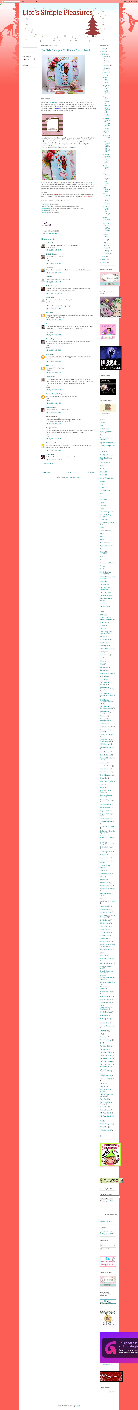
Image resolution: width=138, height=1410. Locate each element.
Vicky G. (102, 603)
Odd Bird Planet (105, 923)
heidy (47, 243)
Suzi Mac (49, 377)
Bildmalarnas (104, 670)
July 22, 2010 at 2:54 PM (53, 403)
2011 (103, 51)
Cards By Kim (104, 452)
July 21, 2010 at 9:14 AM (53, 282)
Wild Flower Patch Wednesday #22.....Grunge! (106, 211)
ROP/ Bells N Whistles (107, 958)
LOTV (101, 876)
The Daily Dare (104, 584)
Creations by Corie (105, 463)
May (105, 242)
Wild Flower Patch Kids (107, 1116)
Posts (104, 1245)
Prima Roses (82, 196)
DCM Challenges (105, 744)
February (107, 251)
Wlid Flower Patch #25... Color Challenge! (106, 89)
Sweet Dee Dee (106, 132)
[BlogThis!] (51, 231)
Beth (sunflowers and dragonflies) (106, 438)
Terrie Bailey (103, 581)
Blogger (78, 1406)
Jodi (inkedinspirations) (107, 512)
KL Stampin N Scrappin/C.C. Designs (107, 836)
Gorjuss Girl (103, 778)
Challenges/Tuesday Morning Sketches (106, 719)
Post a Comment (49, 463)
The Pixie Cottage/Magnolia (105, 1074)
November (107, 61)
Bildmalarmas (104, 667)
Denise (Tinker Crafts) (106, 478)
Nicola (102, 539)
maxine (48, 312)
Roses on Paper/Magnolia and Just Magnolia (107, 977)
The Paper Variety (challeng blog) (105, 588)
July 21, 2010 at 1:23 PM (53, 308)
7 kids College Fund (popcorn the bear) (106, 632)
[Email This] (49, 231)
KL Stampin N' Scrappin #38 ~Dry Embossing (106, 179)
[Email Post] (45, 231)
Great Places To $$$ (106, 781)
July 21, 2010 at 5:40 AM (53, 263)
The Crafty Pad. (45, 206)
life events (103, 855)
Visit (106, 1221)
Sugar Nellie (103, 1037)
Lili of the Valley (105, 858)
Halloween (103, 787)
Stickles (90, 196)
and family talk (104, 645)
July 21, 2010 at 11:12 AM (54, 293)
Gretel (102, 784)
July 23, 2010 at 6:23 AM (53, 424)
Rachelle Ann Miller (106, 949)
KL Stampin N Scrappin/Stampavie (106, 843)
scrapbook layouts (105, 999)
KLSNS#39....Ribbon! (106, 137)
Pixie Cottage (53, 102)
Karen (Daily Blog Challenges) (105, 515)
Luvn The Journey (105, 530)
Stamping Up (104, 1031)
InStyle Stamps (104, 811)
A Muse (102, 636)
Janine (102, 509)
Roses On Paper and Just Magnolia (106, 972)
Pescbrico (103, 549)
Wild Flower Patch (105, 1113)
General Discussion (106, 775)
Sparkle (102, 569)
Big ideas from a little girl (107, 443)
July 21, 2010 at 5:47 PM (53, 350)
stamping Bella (104, 1023)
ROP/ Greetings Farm (106, 963)
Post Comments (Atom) (72, 477)
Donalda (102, 481)
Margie (102, 533)
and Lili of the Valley (106, 648)
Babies (102, 661)
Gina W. (102, 487)
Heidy (101, 493)
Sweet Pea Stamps (106, 1040)
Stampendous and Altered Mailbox (105, 1019)
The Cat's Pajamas (106, 1052)
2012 (103, 49)
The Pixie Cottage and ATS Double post (107, 1065)
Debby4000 (103, 472)
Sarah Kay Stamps (106, 996)
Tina (47, 276)
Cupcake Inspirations (46, 208)
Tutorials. (103, 1086)
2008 (103, 259)
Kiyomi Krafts (104, 519)
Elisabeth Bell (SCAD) (107, 747)
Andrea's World (104, 429)
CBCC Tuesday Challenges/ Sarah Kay (107, 688)
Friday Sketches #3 (106, 772)
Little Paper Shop (105, 873)
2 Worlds (49, 407)
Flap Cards (103, 763)
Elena (48, 267)
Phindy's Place (104, 929)
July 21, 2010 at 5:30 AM (53, 250)
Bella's (102, 664)
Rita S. (102, 560)
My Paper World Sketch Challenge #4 (107, 916)
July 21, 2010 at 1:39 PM (53, 320)
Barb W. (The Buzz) (106, 432)
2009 (103, 257)
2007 (103, 262)
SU (101, 1034)
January (106, 253)
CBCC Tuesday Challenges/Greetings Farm (106, 701)
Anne (47, 324)
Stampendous (104, 1015)
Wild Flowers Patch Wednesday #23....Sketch (106, 147)
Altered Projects (105, 642)
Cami (101, 449)
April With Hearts (58, 194)
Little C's (102, 870)
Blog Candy (103, 676)
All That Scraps (104, 639)
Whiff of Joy (103, 1107)
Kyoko (102, 527)
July (105, 75)
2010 (103, 54)
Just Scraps (44, 210)
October (106, 65)
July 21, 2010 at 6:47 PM (53, 361)
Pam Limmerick (105, 543)
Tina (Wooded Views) (106, 595)
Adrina (48, 365)
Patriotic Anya (105, 235)
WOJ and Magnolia (106, 1124)
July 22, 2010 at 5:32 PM (53, 412)
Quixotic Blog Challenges (104, 553)
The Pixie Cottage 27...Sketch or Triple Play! (106, 159)
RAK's (102, 952)
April (43, 140)
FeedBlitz (110, 1201)
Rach (101, 557)
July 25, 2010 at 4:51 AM (53, 439)
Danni (101, 466)
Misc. (101, 898)
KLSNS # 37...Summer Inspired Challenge (106, 228)
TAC (101, 1043)
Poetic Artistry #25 (105, 941)
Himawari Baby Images (107, 800)
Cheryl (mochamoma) (106, 455)
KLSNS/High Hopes (106, 852)
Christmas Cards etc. (106, 727)
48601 (102, 628)
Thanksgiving (104, 1049)
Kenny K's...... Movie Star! (106, 80)
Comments (106, 1249)
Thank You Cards (105, 1046)
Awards (102, 658)
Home (69, 472)
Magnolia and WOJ (106, 886)
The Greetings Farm (106, 1058)
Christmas (103, 724)
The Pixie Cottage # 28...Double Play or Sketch (106, 123)
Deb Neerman (104, 469)
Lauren (48, 454)
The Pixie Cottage (51, 233)
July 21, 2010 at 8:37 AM (53, 272)
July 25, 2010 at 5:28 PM (53, 450)
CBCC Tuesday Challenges (104, 683)
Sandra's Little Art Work (107, 563)
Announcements (105, 655)
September (107, 68)
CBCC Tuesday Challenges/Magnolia (106, 707)
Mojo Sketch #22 (105, 906)
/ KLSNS (102, 625)
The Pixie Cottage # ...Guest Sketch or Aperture (106, 199)
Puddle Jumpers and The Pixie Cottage (107, 945)
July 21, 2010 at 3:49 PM (53, 335)
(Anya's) (102, 614)
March (106, 248)
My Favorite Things (106, 912)
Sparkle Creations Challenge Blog (105, 573)
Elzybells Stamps (105, 755)
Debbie (48, 297)
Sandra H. (49, 443)
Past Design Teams (106, 926)
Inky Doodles (104, 499)
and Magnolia (104, 652)
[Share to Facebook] (55, 231)
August (106, 72)
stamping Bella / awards (107, 1026)
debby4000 (49, 254)
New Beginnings (105, 920)
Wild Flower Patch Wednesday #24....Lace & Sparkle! (106, 111)
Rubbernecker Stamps (107, 992)
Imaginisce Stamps (106, 804)
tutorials (102, 1083)
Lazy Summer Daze (106, 189)
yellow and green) (105, 1130)
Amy (101, 425)
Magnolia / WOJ (105, 882)
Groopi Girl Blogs (105, 490)
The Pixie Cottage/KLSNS (105, 1070)
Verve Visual (104, 1099)
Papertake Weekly (45, 212)
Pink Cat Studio (105, 932)
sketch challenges (105, 1002)
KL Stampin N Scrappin (107, 826)
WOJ (101, 1121)
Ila (100, 496)
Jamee (102, 502)
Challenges (103, 716)
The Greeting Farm (105, 1055)
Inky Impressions (105, 807)
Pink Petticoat (104, 935)
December (107, 56)
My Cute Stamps (105, 909)
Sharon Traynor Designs (54, 339)
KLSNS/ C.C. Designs (107, 847)
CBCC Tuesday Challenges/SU (104, 712)
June (105, 240)
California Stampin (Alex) (107, 446)
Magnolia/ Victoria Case (107, 889)
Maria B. (102, 536)
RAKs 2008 (103, 955)
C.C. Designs (104, 679)
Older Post (91, 472)
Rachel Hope (50, 286)
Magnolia (102, 879)
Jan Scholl (103, 505)
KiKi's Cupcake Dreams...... (106, 168)
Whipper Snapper (105, 1110)
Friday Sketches (105, 769)
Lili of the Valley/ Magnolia (105, 866)
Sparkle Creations (105, 1012)
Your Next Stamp (105, 606)
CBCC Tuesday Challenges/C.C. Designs (107, 694)
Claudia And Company (107, 734)
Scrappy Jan (104, 566)
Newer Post (46, 472)
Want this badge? (107, 1364)
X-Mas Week (104, 1127)
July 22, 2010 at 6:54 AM (53, 390)
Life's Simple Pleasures (58, 12)
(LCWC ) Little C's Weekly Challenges (106, 618)
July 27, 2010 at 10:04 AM (54, 459)
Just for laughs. (104, 818)
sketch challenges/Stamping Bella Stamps (106, 1007)
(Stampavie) (103, 622)
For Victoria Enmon (106, 766)
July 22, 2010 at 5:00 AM (53, 373)
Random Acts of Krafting (54, 394)
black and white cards (106, 673)
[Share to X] (53, 231)
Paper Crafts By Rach (106, 546)
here (90, 183)
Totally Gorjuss (45, 204)
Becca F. (102, 435)
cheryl (48, 354)
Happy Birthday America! (106, 219)
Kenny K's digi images (107, 821)
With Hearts (49, 140)
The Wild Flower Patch (107, 1079)
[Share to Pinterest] (57, 231)
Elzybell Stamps (105, 752)
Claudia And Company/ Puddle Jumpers (107, 740)
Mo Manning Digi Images (107, 901)
